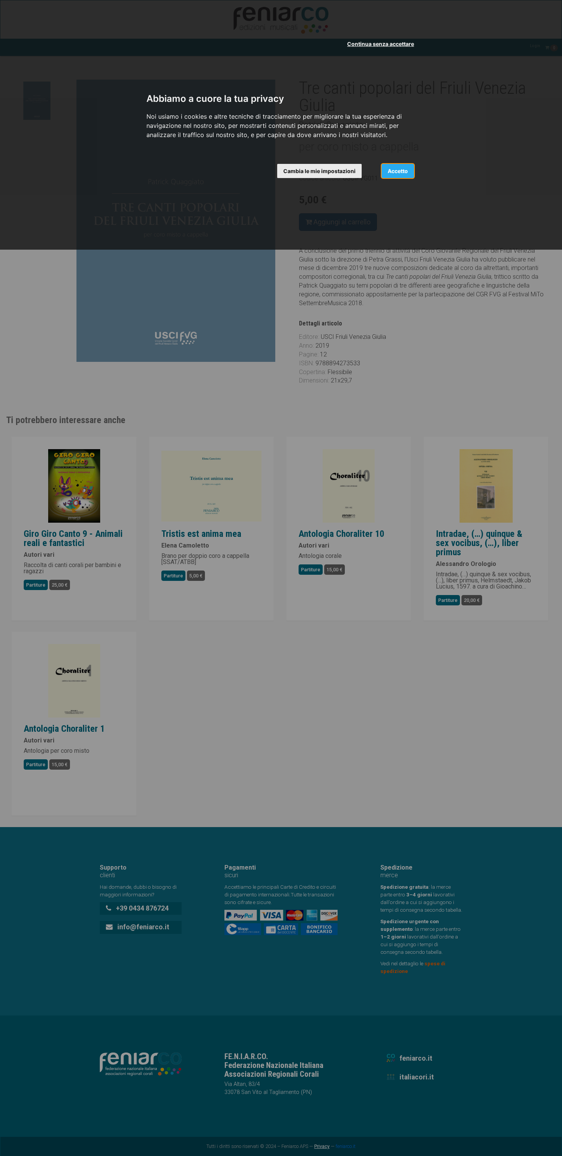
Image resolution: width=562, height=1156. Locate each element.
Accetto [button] (398, 171)
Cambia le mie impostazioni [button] (319, 171)
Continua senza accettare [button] (380, 44)
